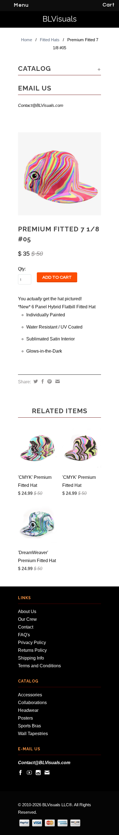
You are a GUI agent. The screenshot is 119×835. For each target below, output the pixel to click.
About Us (27, 611)
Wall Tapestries (33, 733)
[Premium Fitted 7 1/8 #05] (59, 173)
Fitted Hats (50, 39)
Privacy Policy (32, 642)
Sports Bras (29, 725)
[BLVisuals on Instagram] (38, 772)
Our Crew (27, 619)
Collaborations (32, 702)
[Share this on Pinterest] (49, 381)
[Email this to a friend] (57, 381)
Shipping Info (31, 658)
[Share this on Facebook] (42, 381)
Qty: (22, 269)
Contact (25, 627)
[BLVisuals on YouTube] (29, 772)
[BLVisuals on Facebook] (20, 772)
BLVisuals (60, 19)
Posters (25, 718)
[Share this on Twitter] (35, 381)
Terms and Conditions (39, 665)
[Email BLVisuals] (47, 772)
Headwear (28, 710)
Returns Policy (32, 650)
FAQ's (24, 634)
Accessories (30, 694)
